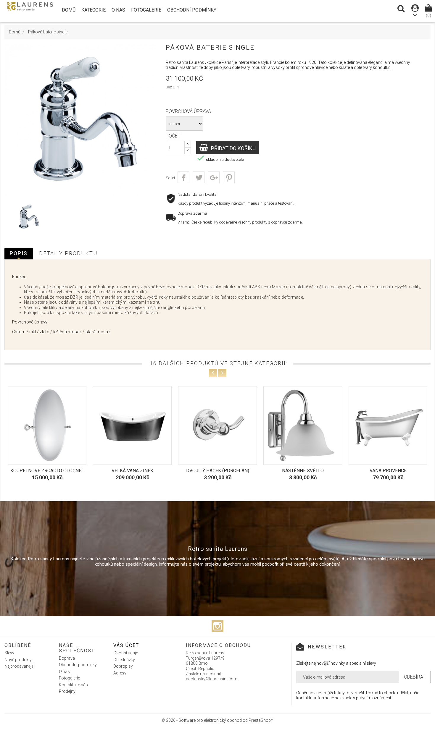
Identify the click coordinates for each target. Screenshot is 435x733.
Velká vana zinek (47, 470)
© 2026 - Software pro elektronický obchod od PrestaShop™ (217, 720)
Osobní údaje (125, 653)
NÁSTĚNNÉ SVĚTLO (218, 470)
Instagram (217, 626)
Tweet (198, 177)
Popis (19, 253)
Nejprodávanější (19, 666)
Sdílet (183, 177)
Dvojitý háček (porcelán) (132, 470)
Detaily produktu (68, 253)
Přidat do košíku (233, 148)
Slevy (9, 653)
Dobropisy (123, 666)
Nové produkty (18, 659)
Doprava (67, 658)
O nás (118, 10)
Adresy (119, 673)
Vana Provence (302, 470)
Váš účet (126, 645)
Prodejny (67, 691)
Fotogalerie (146, 10)
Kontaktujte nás (73, 684)
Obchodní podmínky (191, 10)
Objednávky (124, 659)
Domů (68, 10)
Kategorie (93, 10)
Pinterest (228, 177)
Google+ (213, 177)
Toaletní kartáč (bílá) (388, 470)
